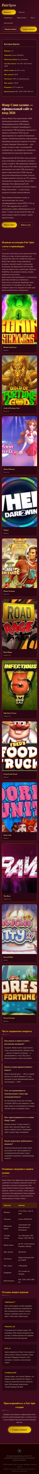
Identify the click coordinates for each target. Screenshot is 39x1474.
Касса (33, 18)
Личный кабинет (10, 29)
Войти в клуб (26, 225)
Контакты (9, 12)
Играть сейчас (9, 225)
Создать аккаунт (28, 29)
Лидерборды (8, 18)
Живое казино (21, 18)
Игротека (22, 12)
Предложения (8, 23)
